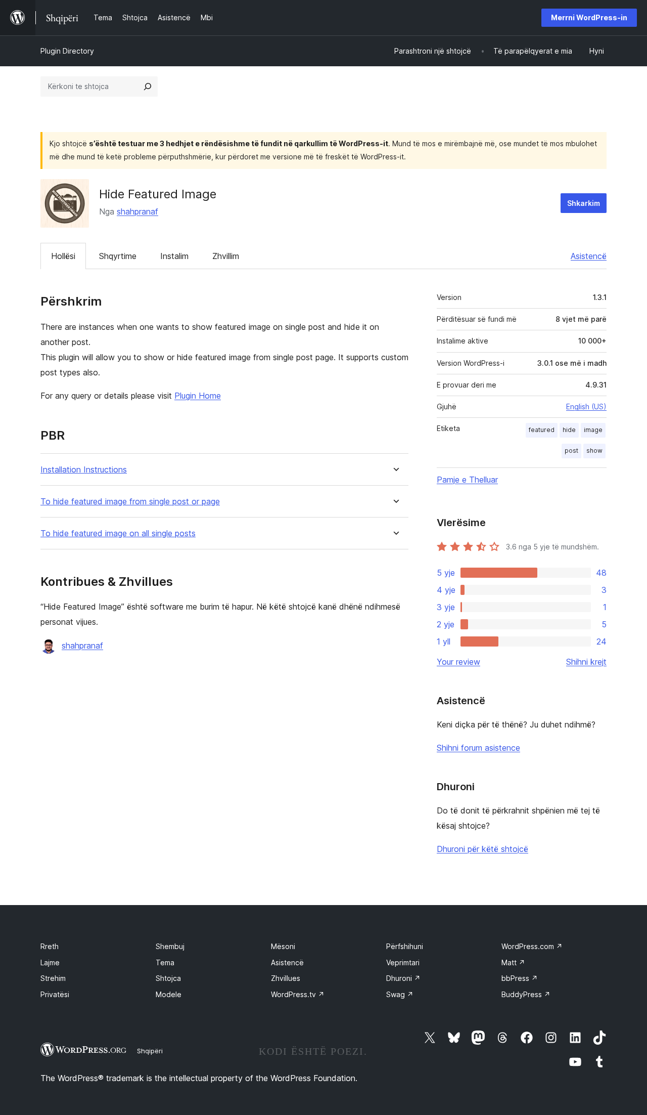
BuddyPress (525, 994)
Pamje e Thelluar (467, 480)
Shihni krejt (586, 662)
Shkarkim (583, 203)
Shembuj (170, 946)
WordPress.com (532, 946)
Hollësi (63, 256)
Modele (168, 994)
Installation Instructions (83, 470)
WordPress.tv (298, 994)
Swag (399, 994)
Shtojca (168, 978)
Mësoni (283, 946)
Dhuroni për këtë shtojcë (482, 849)
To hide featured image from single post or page (130, 501)
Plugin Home (197, 396)
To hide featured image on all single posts (118, 533)
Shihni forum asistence (478, 748)
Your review (458, 662)
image (593, 430)
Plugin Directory (67, 51)
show (594, 450)
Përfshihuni (404, 946)
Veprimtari (403, 962)
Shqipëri (150, 1051)
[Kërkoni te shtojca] (147, 86)
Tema (165, 962)
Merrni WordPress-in (589, 17)
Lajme (50, 962)
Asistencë (589, 256)
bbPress (519, 978)
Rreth (49, 946)
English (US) (586, 406)
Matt (513, 962)
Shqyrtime (117, 256)
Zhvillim (225, 256)
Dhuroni (403, 978)
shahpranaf (137, 211)
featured (541, 430)
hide (569, 430)
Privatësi (54, 994)
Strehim (53, 978)
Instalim (174, 256)
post (571, 450)
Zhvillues (285, 978)
